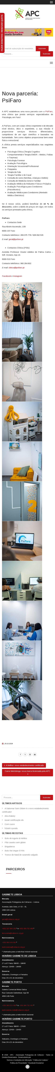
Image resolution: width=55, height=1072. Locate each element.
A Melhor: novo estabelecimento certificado (24, 765)
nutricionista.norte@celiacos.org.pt (15, 1010)
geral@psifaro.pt (16, 239)
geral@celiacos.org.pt (10, 919)
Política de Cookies (40, 1060)
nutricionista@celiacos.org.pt (13, 947)
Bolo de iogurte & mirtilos (16, 838)
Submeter (46, 54)
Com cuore (10, 824)
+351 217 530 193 (9, 929)
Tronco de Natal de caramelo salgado (21, 855)
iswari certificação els (14, 820)
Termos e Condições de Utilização (19, 1060)
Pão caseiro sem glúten (15, 842)
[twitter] (25, 754)
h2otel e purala (11, 828)
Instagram (17, 276)
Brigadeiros (10, 846)
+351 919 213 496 (9, 1005)
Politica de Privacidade (18, 1063)
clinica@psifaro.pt (16, 267)
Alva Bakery (10, 816)
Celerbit (34, 1057)
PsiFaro (48, 111)
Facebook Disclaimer (36, 1063)
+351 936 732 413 (26, 1005)
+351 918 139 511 (9, 942)
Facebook (6, 276)
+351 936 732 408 (26, 929)
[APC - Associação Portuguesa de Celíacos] (27, 13)
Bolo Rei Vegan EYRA (14, 850)
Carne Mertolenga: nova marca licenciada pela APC (27, 771)
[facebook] (20, 754)
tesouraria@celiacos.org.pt (12, 933)
